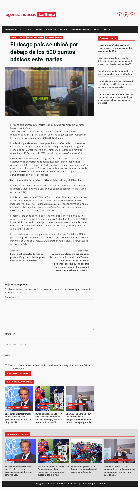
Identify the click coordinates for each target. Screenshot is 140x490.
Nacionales (51, 29)
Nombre (10, 333)
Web (7, 354)
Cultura (96, 29)
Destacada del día (13, 29)
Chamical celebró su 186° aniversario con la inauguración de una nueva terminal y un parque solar (80, 398)
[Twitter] (126, 14)
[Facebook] (119, 14)
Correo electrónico (15, 344)
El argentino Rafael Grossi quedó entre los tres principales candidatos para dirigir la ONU (19, 398)
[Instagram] (132, 14)
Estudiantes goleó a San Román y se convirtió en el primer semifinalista (86, 451)
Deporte (106, 29)
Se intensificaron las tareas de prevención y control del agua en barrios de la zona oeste (28, 255)
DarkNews (86, 483)
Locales (28, 29)
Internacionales (14, 407)
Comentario (12, 297)
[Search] (131, 29)
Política (63, 29)
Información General (80, 29)
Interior (39, 29)
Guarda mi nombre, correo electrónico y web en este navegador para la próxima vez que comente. (49, 367)
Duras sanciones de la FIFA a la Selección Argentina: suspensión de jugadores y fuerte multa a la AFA (49, 398)
